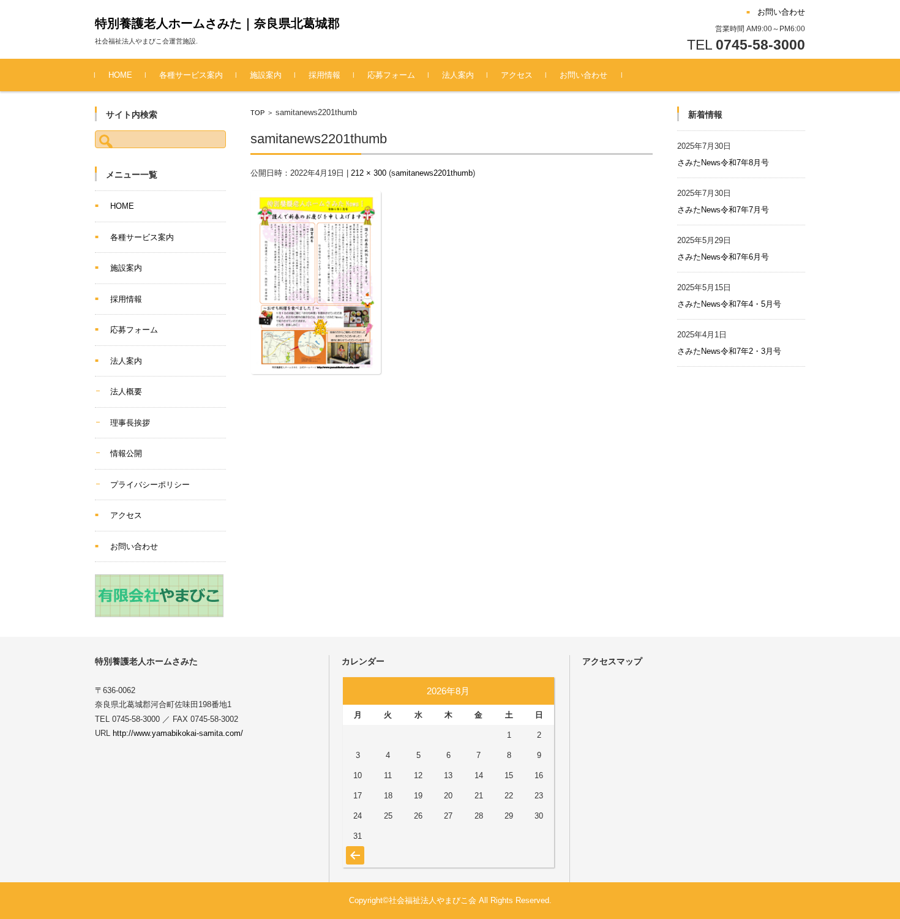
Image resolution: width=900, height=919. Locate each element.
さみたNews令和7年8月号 (723, 162)
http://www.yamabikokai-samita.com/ (178, 733)
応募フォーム (391, 75)
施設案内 (266, 75)
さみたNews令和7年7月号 (723, 209)
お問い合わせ (583, 75)
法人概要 (126, 391)
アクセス (517, 75)
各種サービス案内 (191, 75)
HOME (120, 75)
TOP (257, 112)
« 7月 (353, 849)
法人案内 (458, 75)
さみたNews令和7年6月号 (723, 256)
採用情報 (324, 75)
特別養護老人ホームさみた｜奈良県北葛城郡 (217, 23)
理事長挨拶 (130, 422)
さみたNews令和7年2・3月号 (729, 351)
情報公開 (126, 453)
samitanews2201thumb (432, 173)
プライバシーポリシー (150, 484)
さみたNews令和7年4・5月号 (729, 304)
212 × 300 (368, 173)
